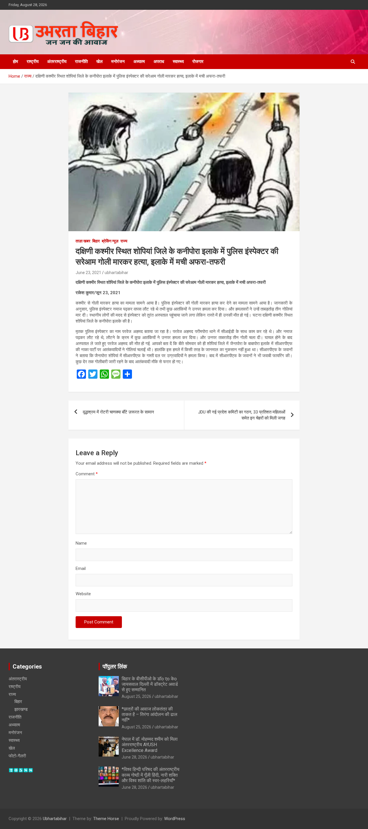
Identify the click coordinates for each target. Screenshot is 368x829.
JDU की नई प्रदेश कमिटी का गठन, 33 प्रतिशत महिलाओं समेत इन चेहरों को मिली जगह (241, 415)
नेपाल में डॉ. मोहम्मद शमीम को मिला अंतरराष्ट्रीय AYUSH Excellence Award (150, 744)
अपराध (159, 61)
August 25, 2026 (136, 696)
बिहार (96, 241)
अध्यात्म (139, 61)
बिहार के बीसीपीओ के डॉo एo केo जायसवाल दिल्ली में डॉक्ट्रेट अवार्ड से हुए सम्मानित (150, 684)
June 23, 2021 (88, 272)
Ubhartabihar (55, 818)
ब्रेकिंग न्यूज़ (110, 241)
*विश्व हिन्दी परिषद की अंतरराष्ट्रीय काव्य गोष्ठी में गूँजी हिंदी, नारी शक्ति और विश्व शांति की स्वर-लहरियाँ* (150, 775)
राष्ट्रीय (33, 61)
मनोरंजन (118, 61)
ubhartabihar (116, 272)
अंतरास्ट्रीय (18, 678)
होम (15, 61)
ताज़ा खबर (83, 241)
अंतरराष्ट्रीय (56, 61)
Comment (87, 473)
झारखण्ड (21, 709)
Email (81, 568)
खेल (99, 61)
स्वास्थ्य (178, 61)
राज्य (123, 241)
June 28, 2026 (134, 757)
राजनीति (81, 61)
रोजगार (198, 61)
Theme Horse (106, 818)
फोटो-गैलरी (17, 756)
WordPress (174, 818)
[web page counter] (21, 770)
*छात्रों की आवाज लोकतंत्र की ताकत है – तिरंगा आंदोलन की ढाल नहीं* (149, 714)
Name (81, 543)
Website (83, 593)
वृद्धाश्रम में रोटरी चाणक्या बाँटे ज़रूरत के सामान (118, 412)
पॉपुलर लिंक (115, 666)
